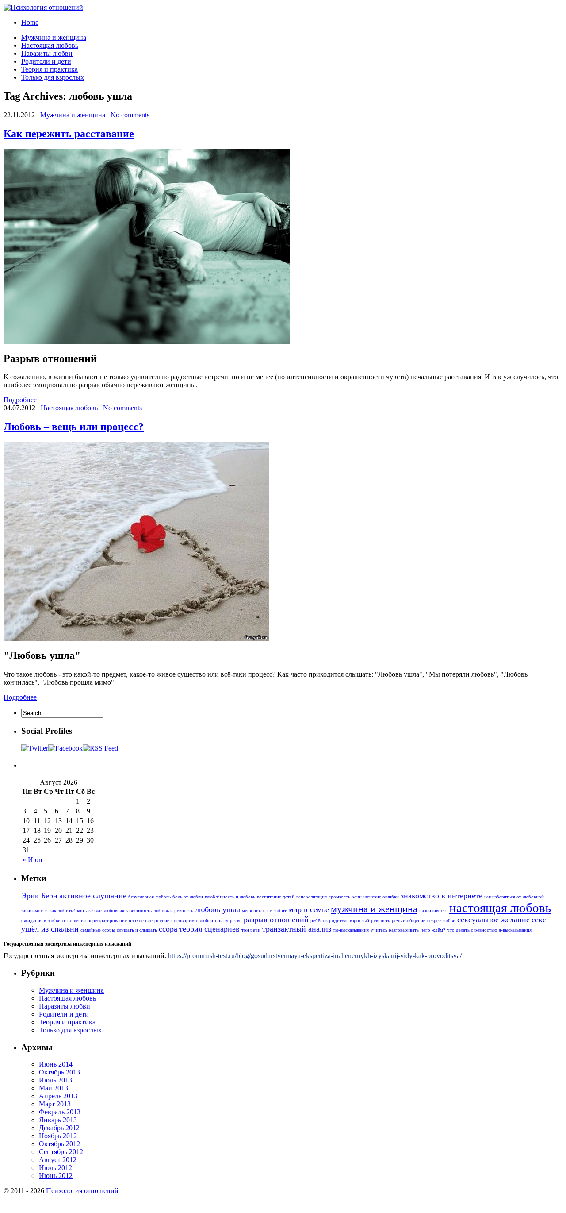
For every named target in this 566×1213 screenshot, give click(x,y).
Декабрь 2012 (59, 1128)
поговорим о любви (192, 920)
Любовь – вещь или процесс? (74, 426)
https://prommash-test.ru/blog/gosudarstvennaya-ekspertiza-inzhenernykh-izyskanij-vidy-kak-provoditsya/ (315, 955)
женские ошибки (381, 896)
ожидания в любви (41, 920)
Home (29, 22)
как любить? (62, 910)
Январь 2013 (58, 1120)
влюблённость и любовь (230, 896)
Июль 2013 (55, 1080)
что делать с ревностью (472, 930)
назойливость (433, 910)
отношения (74, 920)
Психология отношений (82, 1190)
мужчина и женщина (374, 908)
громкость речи (345, 896)
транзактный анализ (296, 928)
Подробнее (20, 400)
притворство (228, 920)
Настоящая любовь (49, 45)
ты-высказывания (351, 930)
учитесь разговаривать (395, 930)
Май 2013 (53, 1088)
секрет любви (441, 920)
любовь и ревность (173, 910)
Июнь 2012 (56, 1175)
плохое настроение (149, 920)
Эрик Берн (39, 895)
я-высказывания (515, 930)
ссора (168, 928)
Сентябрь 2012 (61, 1151)
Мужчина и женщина (53, 37)
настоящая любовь (500, 908)
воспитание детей (275, 896)
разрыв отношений (276, 919)
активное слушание (92, 895)
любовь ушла (217, 909)
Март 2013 (55, 1104)
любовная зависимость (128, 910)
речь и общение (408, 920)
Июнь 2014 (56, 1064)
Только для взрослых (52, 77)
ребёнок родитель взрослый (339, 920)
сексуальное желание (493, 919)
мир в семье (308, 909)
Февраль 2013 (59, 1112)
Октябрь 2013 (59, 1072)
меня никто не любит (264, 910)
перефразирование (107, 920)
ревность (380, 920)
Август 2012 (57, 1159)
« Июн (32, 859)
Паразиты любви (47, 53)
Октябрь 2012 (59, 1144)
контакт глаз (89, 910)
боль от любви (187, 896)
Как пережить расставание (69, 133)
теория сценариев (209, 928)
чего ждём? (433, 930)
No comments (130, 115)
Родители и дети (46, 61)
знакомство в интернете (441, 895)
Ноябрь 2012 (58, 1136)
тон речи (250, 930)
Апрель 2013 (58, 1096)
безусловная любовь (149, 896)
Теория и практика (49, 69)
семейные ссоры (97, 930)
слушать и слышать (137, 930)
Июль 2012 (55, 1167)
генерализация (311, 896)
